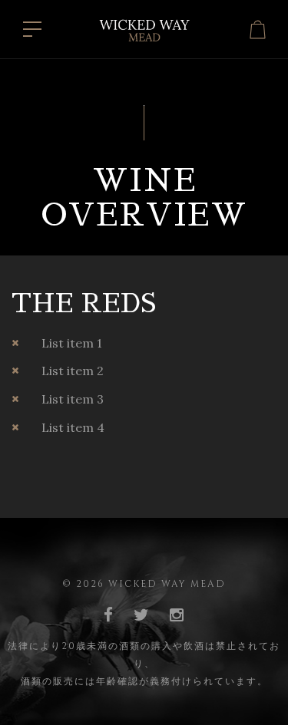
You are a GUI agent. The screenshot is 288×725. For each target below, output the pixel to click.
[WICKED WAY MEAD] (144, 27)
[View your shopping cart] (257, 29)
